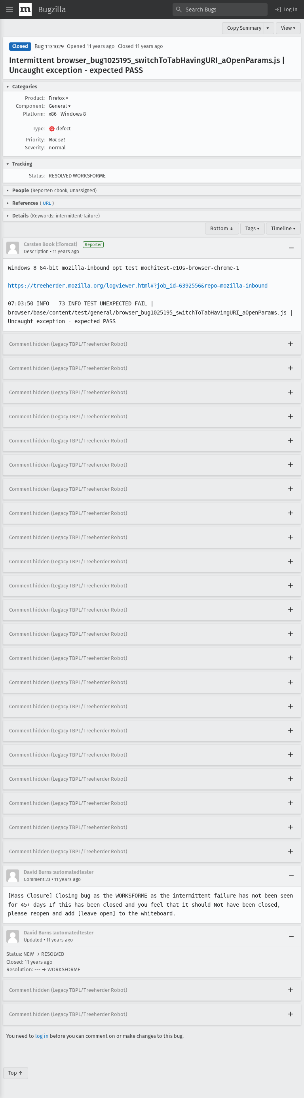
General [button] (60, 106)
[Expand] (290, 344)
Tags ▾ (252, 228)
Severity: (35, 148)
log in (42, 1036)
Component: (30, 106)
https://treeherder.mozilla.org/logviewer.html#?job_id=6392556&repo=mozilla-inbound (138, 285)
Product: (35, 98)
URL (47, 203)
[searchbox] (220, 9)
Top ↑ (15, 1073)
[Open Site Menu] (9, 9)
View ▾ (288, 28)
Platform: (34, 114)
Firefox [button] (58, 98)
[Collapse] (291, 248)
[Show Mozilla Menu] (25, 9)
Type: (39, 129)
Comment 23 (37, 879)
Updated (33, 940)
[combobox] (220, 9)
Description (36, 251)
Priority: (35, 140)
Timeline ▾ (283, 228)
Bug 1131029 (49, 46)
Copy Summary (244, 28)
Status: (37, 176)
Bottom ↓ (222, 228)
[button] (286, 9)
